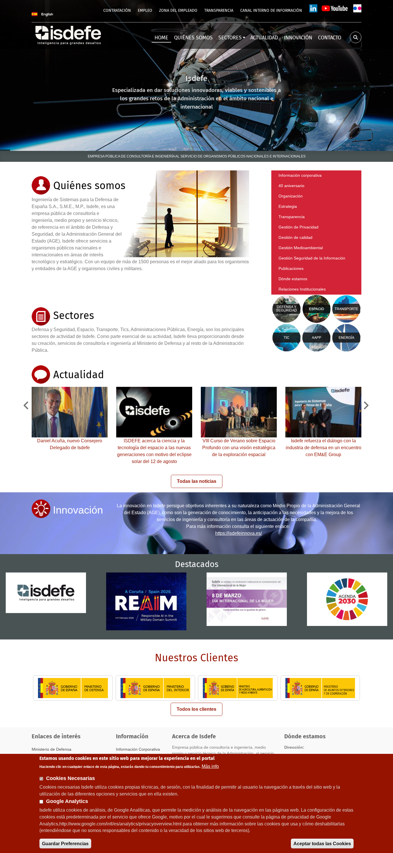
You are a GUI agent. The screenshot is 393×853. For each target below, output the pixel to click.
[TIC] (286, 337)
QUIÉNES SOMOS (193, 38)
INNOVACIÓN (298, 38)
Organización (290, 196)
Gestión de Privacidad (298, 227)
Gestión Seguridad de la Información (311, 258)
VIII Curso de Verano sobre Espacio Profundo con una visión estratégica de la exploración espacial (238, 447)
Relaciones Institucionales (302, 289)
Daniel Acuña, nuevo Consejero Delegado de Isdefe (69, 444)
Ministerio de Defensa (51, 749)
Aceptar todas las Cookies (322, 843)
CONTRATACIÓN (117, 11)
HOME (161, 38)
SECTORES (230, 38)
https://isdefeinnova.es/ (238, 533)
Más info (210, 766)
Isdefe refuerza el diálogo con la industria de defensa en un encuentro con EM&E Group (323, 447)
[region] (196, 75)
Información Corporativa (138, 749)
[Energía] (346, 337)
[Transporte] (346, 308)
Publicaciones (291, 268)
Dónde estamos (292, 278)
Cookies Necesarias (70, 778)
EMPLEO (145, 11)
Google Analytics (67, 801)
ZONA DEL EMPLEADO (178, 11)
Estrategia (287, 206)
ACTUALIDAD (264, 38)
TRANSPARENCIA (218, 11)
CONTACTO (329, 38)
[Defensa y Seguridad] (286, 308)
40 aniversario (291, 185)
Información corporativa (300, 175)
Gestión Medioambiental (300, 247)
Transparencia (291, 216)
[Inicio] (69, 34)
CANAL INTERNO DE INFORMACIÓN (271, 11)
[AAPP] (316, 337)
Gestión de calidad (295, 237)
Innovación (78, 510)
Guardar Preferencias (65, 843)
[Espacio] (317, 308)
